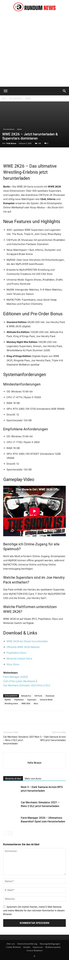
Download (50, 696)
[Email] (50, 154)
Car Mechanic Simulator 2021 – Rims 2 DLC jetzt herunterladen (18, 740)
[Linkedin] (36, 154)
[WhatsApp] (28, 154)
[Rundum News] (34, 7)
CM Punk (38, 696)
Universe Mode (46, 699)
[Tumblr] (58, 154)
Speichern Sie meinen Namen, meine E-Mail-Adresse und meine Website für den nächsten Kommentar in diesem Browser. (34, 910)
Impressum (38, 947)
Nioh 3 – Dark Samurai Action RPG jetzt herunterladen (50, 738)
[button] (5, 91)
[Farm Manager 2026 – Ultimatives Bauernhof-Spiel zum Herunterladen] (11, 821)
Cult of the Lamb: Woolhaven (19, 681)
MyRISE (8, 699)
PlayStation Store (16, 652)
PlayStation (19, 699)
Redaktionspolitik (52, 947)
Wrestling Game (11, 703)
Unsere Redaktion (35, 950)
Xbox (36, 703)
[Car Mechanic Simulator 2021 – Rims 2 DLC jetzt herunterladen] (11, 806)
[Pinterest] (21, 154)
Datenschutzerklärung (27, 943)
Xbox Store (13, 664)
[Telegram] (65, 154)
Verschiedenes (15, 98)
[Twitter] (14, 154)
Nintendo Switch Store (19, 658)
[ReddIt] (43, 154)
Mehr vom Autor (33, 778)
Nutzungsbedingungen (50, 943)
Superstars (31, 699)
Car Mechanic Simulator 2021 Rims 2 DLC (26, 685)
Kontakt (26, 947)
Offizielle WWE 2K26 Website (23, 647)
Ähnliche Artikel (13, 778)
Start (4, 98)
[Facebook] (6, 154)
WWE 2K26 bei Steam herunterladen (27, 641)
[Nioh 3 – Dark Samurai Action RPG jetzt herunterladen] (11, 790)
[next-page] (10, 833)
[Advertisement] (34, 50)
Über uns (11, 943)
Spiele (28, 98)
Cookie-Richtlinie (13, 947)
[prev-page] (5, 833)
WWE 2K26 (26, 703)
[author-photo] (35, 757)
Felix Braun (11, 143)
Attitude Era (26, 696)
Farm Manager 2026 (14, 676)
